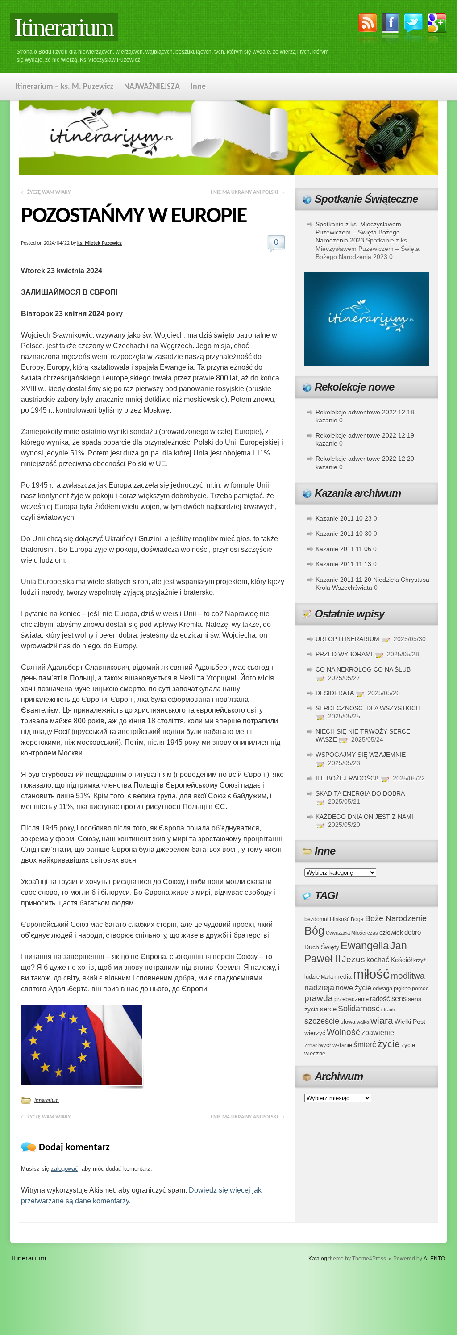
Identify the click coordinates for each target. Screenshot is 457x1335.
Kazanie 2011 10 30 (344, 533)
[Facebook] (390, 29)
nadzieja (319, 987)
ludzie (312, 976)
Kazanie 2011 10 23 (344, 518)
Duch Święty (321, 947)
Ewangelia (365, 945)
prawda (318, 998)
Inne (198, 87)
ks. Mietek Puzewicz (99, 243)
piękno (402, 988)
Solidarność (359, 1008)
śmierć (364, 1044)
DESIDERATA (334, 693)
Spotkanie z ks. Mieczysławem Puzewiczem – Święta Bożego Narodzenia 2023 (358, 232)
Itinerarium (63, 27)
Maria (327, 977)
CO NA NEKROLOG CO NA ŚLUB (363, 669)
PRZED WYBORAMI (344, 654)
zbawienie (377, 1032)
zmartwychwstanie (328, 1045)
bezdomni (316, 919)
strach (388, 1009)
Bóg (314, 931)
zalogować (64, 1168)
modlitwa (408, 975)
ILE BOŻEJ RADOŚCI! (347, 778)
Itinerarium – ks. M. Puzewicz (64, 87)
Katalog (317, 1259)
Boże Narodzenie (396, 918)
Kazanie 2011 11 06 (343, 548)
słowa (348, 1022)
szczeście (321, 1021)
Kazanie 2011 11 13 (343, 563)
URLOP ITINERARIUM (347, 638)
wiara (381, 1020)
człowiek (391, 932)
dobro (412, 932)
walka (363, 1022)
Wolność (343, 1032)
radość (380, 998)
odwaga (382, 988)
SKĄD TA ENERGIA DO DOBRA (360, 793)
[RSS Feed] (367, 29)
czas (372, 932)
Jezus (353, 959)
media (343, 976)
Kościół (401, 960)
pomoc (420, 988)
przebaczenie (351, 999)
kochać (377, 960)
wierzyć (314, 1032)
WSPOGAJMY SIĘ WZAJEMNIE (361, 754)
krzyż (419, 960)
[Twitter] (413, 29)
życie (389, 1044)
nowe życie (353, 988)
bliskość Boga (347, 919)
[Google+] (437, 29)
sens (399, 998)
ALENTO (434, 1259)
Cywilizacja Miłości (346, 932)
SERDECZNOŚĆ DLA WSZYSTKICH (368, 708)
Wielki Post (410, 1021)
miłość (371, 974)
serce (328, 1009)
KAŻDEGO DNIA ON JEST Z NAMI (364, 816)
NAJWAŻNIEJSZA (152, 87)
